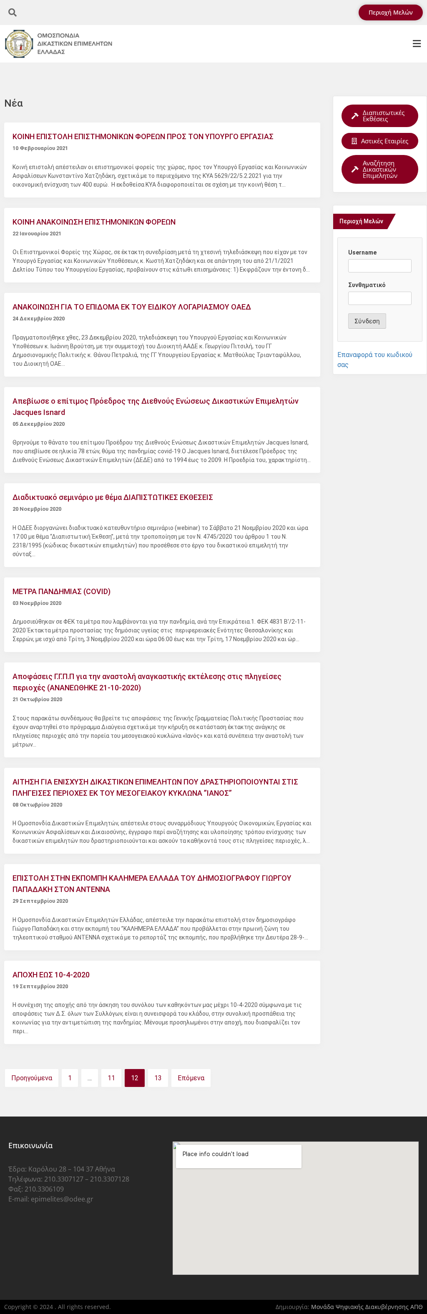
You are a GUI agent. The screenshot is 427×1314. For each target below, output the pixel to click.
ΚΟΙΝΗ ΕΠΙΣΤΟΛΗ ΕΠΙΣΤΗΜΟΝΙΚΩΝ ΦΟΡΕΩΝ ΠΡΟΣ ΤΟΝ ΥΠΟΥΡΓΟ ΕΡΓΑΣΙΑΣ (143, 136)
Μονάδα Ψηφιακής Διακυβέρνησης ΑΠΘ (367, 1307)
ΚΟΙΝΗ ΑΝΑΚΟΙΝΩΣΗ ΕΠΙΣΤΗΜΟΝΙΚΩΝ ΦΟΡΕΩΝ (94, 221)
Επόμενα (191, 1078)
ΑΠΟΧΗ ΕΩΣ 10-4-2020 (51, 974)
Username (362, 252)
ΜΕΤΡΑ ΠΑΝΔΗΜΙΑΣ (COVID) (62, 591)
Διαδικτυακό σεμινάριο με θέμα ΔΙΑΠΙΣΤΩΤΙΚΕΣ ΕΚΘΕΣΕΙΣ (113, 497)
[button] (416, 44)
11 (111, 1078)
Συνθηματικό (367, 285)
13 (158, 1078)
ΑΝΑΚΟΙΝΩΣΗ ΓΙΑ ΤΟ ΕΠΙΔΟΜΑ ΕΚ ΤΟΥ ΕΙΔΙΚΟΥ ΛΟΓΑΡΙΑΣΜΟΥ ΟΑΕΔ (132, 306)
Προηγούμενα (31, 1078)
